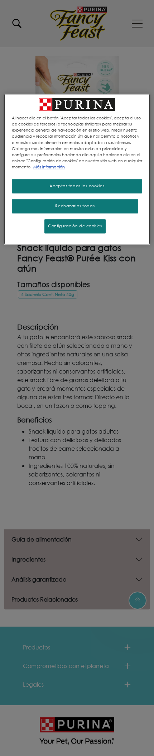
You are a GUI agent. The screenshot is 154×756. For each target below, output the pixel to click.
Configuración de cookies (75, 226)
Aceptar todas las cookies (76, 186)
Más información (49, 167)
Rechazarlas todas (75, 206)
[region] (77, 169)
